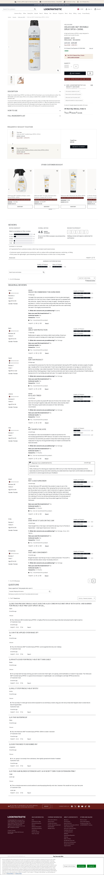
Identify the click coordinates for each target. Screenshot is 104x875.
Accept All (91, 866)
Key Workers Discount (69, 840)
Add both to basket (78, 146)
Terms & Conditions (52, 819)
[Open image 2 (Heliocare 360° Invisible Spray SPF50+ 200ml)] (20, 80)
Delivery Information (36, 826)
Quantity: (67, 63)
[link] (89, 9)
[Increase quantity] (76, 66)
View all (91, 48)
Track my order (35, 833)
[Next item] (95, 189)
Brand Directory (68, 823)
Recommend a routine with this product (73, 94)
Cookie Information (52, 823)
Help (33, 819)
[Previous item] (9, 189)
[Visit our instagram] (78, 806)
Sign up (46, 806)
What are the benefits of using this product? (74, 100)
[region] (52, 866)
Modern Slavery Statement (54, 825)
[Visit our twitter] (75, 806)
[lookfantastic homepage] (53, 9)
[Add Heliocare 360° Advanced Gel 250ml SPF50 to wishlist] (83, 171)
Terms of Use (18, 873)
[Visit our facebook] (72, 806)
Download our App (36, 821)
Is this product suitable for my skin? (72, 91)
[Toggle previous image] (9, 47)
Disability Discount (68, 830)
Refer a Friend (67, 838)
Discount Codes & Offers (70, 828)
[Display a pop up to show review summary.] (45, 201)
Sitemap (66, 837)
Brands (14, 17)
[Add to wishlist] (90, 73)
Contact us (34, 830)
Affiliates (66, 833)
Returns (33, 825)
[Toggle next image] (60, 47)
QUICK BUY (20, 206)
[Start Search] (35, 9)
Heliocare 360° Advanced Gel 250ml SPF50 (73, 195)
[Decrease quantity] (66, 66)
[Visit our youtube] (82, 806)
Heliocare (68, 24)
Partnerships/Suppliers (69, 835)
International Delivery (37, 828)
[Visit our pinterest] (89, 806)
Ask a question (76, 39)
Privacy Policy (51, 821)
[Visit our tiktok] (85, 806)
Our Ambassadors (68, 831)
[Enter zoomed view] (58, 70)
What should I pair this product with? (73, 97)
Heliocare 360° (21, 17)
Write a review (68, 39)
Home (9, 17)
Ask (92, 85)
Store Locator (83, 819)
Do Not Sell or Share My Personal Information (16, 833)
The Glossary (67, 821)
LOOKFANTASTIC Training (86, 825)
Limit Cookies (81, 866)
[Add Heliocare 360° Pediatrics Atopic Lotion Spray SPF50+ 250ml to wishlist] (30, 171)
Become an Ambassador (70, 842)
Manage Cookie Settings (69, 866)
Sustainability (51, 826)
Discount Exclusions (36, 823)
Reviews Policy (51, 828)
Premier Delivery (35, 831)
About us (66, 819)
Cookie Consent (11, 830)
